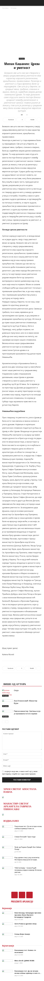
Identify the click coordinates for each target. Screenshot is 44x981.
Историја (13, 8)
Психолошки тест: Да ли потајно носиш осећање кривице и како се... (28, 972)
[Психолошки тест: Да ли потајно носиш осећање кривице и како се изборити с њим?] (7, 829)
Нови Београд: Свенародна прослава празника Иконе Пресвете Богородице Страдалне (28, 915)
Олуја (16, 690)
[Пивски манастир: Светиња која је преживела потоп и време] (7, 713)
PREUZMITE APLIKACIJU (22, 901)
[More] (39, 119)
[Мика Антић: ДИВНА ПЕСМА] (7, 963)
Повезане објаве (15, 679)
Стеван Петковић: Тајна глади (25, 837)
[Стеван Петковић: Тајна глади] (7, 839)
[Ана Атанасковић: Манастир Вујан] (7, 703)
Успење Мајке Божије (22, 934)
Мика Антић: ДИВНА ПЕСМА (24, 961)
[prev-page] (3, 721)
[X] (22, 895)
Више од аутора (14, 684)
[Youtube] (29, 895)
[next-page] (7, 721)
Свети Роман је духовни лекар (26, 924)
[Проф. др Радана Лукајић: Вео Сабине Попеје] (7, 850)
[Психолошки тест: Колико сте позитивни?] (7, 953)
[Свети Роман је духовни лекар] (7, 926)
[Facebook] (14, 895)
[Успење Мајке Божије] (7, 937)
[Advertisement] (22, 32)
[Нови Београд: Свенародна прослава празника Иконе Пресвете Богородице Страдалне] (7, 915)
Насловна (5, 8)
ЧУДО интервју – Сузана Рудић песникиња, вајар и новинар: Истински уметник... (28, 870)
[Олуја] (7, 693)
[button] (3, 3)
